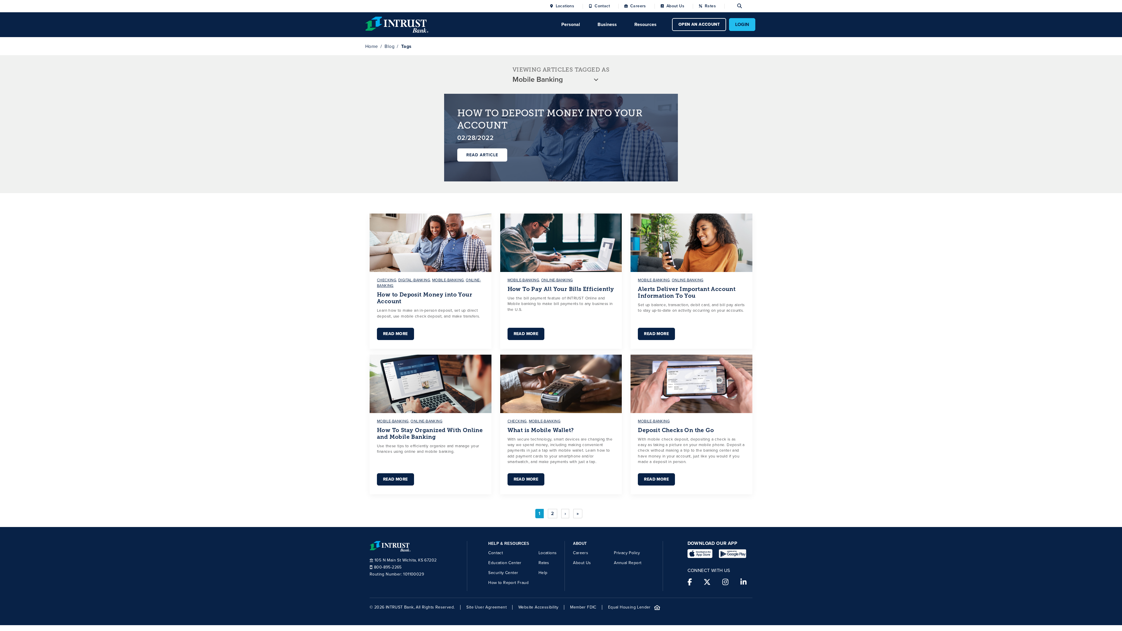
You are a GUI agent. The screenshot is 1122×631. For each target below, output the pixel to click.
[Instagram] (725, 582)
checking (386, 280)
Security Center (503, 573)
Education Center (504, 563)
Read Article (482, 155)
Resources (645, 24)
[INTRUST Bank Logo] (396, 24)
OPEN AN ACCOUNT (699, 24)
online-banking (557, 280)
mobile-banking (448, 280)
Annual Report (627, 563)
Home (371, 46)
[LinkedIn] (743, 582)
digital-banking (414, 280)
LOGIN (742, 24)
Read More (395, 334)
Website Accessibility (538, 607)
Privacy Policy (627, 553)
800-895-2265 (388, 567)
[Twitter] (707, 582)
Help (543, 573)
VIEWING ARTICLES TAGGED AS (561, 69)
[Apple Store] (700, 553)
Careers (638, 6)
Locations (565, 6)
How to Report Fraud (508, 583)
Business (607, 24)
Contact (602, 6)
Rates (710, 6)
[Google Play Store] (732, 553)
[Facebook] (690, 582)
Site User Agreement (486, 607)
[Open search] (733, 6)
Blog (389, 46)
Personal (570, 24)
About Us (675, 6)
